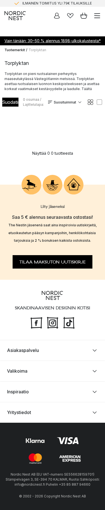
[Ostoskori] (83, 15)
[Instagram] (53, 322)
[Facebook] (36, 322)
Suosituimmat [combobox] (65, 102)
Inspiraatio (18, 391)
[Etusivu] (15, 15)
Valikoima (17, 371)
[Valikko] (97, 15)
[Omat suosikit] (70, 15)
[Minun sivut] (57, 15)
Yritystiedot (19, 412)
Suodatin (10, 102)
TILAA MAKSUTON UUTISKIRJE (52, 261)
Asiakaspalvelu (23, 350)
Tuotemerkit (14, 50)
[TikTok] (69, 322)
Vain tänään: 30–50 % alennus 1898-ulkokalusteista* (52, 40)
